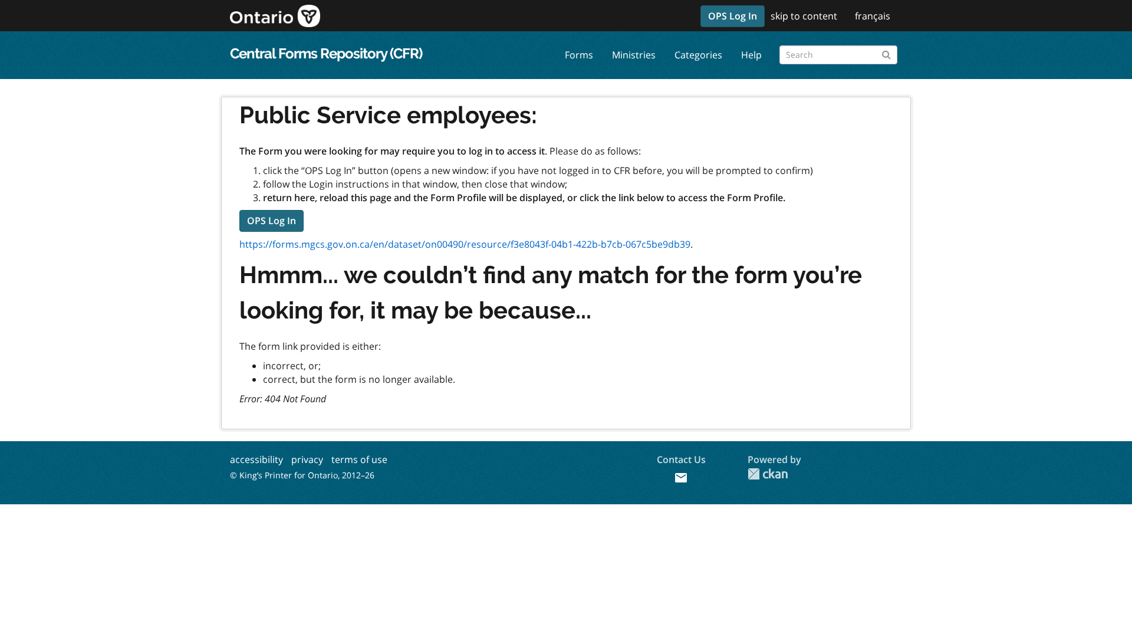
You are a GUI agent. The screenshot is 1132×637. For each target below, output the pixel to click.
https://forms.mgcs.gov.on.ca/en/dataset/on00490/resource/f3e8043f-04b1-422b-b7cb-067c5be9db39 (464, 244)
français (872, 15)
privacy (307, 459)
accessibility (256, 459)
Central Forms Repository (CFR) (326, 53)
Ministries (634, 54)
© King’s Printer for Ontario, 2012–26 (302, 475)
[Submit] (886, 53)
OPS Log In (732, 15)
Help (751, 54)
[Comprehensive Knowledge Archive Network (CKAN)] (768, 474)
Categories (698, 54)
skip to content (804, 15)
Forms (579, 54)
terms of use (359, 459)
